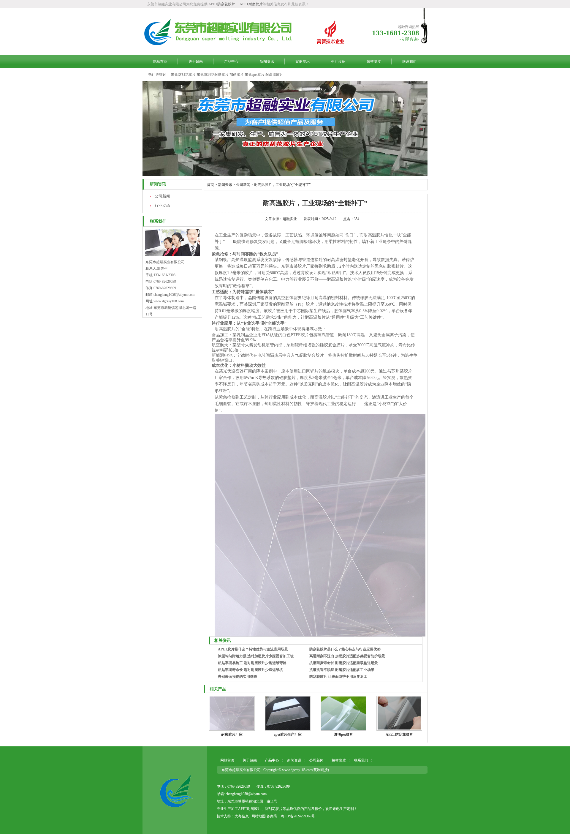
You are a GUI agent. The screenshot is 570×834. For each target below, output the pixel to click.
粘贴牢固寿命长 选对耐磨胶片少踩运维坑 (250, 670)
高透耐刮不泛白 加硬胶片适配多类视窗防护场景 (347, 656)
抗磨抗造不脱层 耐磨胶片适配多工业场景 (341, 670)
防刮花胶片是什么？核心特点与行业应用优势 (345, 649)
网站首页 (160, 61)
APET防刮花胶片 (221, 4)
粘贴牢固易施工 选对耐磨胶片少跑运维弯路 (252, 663)
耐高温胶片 (274, 74)
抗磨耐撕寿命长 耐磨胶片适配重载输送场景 (343, 663)
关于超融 (196, 61)
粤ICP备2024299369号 (298, 816)
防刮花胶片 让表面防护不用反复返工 (338, 677)
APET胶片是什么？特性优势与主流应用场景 (253, 649)
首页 (210, 185)
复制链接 (321, 770)
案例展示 (302, 61)
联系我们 (409, 61)
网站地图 (258, 816)
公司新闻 (162, 196)
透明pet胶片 (343, 734)
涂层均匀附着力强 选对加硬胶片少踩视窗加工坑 (256, 656)
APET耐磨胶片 (251, 4)
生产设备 (338, 61)
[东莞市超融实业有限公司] (174, 790)
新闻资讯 (267, 61)
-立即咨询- (409, 39)
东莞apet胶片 (255, 74)
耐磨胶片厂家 (232, 734)
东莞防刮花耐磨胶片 (213, 74)
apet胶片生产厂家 (288, 734)
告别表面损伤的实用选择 (237, 677)
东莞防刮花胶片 (183, 74)
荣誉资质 (374, 61)
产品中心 (231, 61)
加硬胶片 (236, 74)
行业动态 (162, 205)
